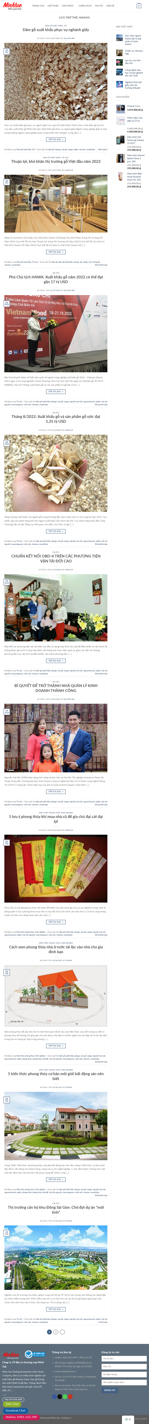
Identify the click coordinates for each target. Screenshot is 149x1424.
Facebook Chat (15, 1410)
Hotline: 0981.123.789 (21, 1417)
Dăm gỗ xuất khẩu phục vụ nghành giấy (56, 30)
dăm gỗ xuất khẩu (65, 262)
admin (69, 960)
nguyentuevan (89, 402)
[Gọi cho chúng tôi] (65, 1396)
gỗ (81, 262)
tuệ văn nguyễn (28, 935)
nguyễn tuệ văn (76, 402)
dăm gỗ (51, 149)
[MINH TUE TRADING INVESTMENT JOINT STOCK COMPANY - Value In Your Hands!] (15, 6)
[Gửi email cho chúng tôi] (59, 1396)
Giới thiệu (53, 6)
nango (70, 149)
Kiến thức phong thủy (49, 813)
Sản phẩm (67, 6)
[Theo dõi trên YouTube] (70, 1396)
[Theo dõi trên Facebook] (54, 1396)
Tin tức (99, 6)
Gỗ (65, 26)
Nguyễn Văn (69, 38)
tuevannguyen (17, 405)
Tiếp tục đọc (55, 139)
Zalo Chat (12, 1403)
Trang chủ (38, 6)
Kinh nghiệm (67, 813)
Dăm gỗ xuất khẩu (54, 26)
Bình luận (102, 149)
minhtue (69, 170)
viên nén (27, 405)
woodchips (90, 149)
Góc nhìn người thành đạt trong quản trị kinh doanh (133, 40)
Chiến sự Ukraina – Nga (134, 52)
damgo (58, 149)
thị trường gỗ (94, 262)
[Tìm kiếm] (145, 6)
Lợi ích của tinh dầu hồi (133, 61)
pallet (76, 149)
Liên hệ (110, 6)
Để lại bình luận (101, 265)
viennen (82, 149)
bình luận (103, 1322)
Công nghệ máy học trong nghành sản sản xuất (134, 73)
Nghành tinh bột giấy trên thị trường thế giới (133, 85)
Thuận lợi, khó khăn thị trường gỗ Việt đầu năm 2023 (56, 162)
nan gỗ (64, 149)
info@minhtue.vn (68, 1372)
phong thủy (27, 1059)
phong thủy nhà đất (40, 1059)
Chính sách (85, 6)
